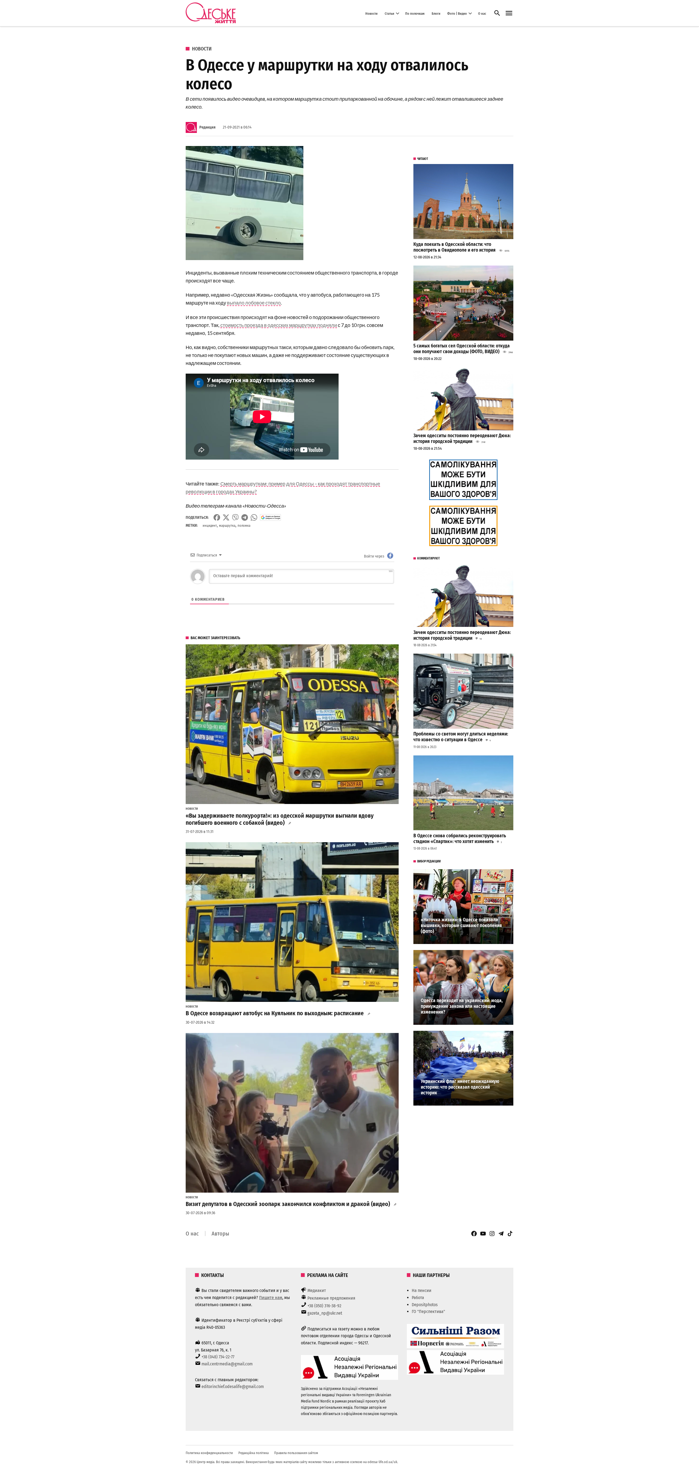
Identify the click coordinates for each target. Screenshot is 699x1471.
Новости (371, 13)
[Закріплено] (509, 13)
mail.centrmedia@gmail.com (227, 1363)
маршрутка (227, 525)
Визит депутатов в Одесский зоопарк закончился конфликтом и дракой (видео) (288, 1204)
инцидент (210, 525)
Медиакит (316, 1290)
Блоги (436, 13)
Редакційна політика (253, 1453)
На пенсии (421, 1290)
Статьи (389, 13)
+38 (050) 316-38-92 (324, 1305)
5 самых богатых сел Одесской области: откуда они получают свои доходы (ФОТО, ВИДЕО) (461, 349)
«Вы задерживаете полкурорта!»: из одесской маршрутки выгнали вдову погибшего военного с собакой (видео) (280, 819)
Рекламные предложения (331, 1298)
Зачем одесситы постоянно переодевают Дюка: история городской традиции (462, 438)
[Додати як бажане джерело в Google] (270, 517)
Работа (418, 1297)
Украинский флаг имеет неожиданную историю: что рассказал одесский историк (460, 1087)
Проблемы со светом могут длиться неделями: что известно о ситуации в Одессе (460, 737)
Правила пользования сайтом (296, 1453)
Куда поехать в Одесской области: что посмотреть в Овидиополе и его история (454, 247)
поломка (244, 525)
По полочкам (415, 13)
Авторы (220, 1233)
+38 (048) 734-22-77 (218, 1356)
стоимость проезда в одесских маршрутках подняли (278, 325)
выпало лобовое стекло (254, 303)
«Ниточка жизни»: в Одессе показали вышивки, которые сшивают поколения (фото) (461, 925)
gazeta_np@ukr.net (324, 1313)
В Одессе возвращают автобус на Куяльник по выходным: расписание (275, 1013)
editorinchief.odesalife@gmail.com (233, 1386)
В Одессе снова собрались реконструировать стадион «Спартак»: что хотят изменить (459, 838)
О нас (482, 13)
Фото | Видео (457, 13)
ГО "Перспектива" (428, 1311)
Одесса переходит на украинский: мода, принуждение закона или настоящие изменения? (462, 1006)
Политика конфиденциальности (209, 1453)
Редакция (207, 127)
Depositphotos (425, 1304)
